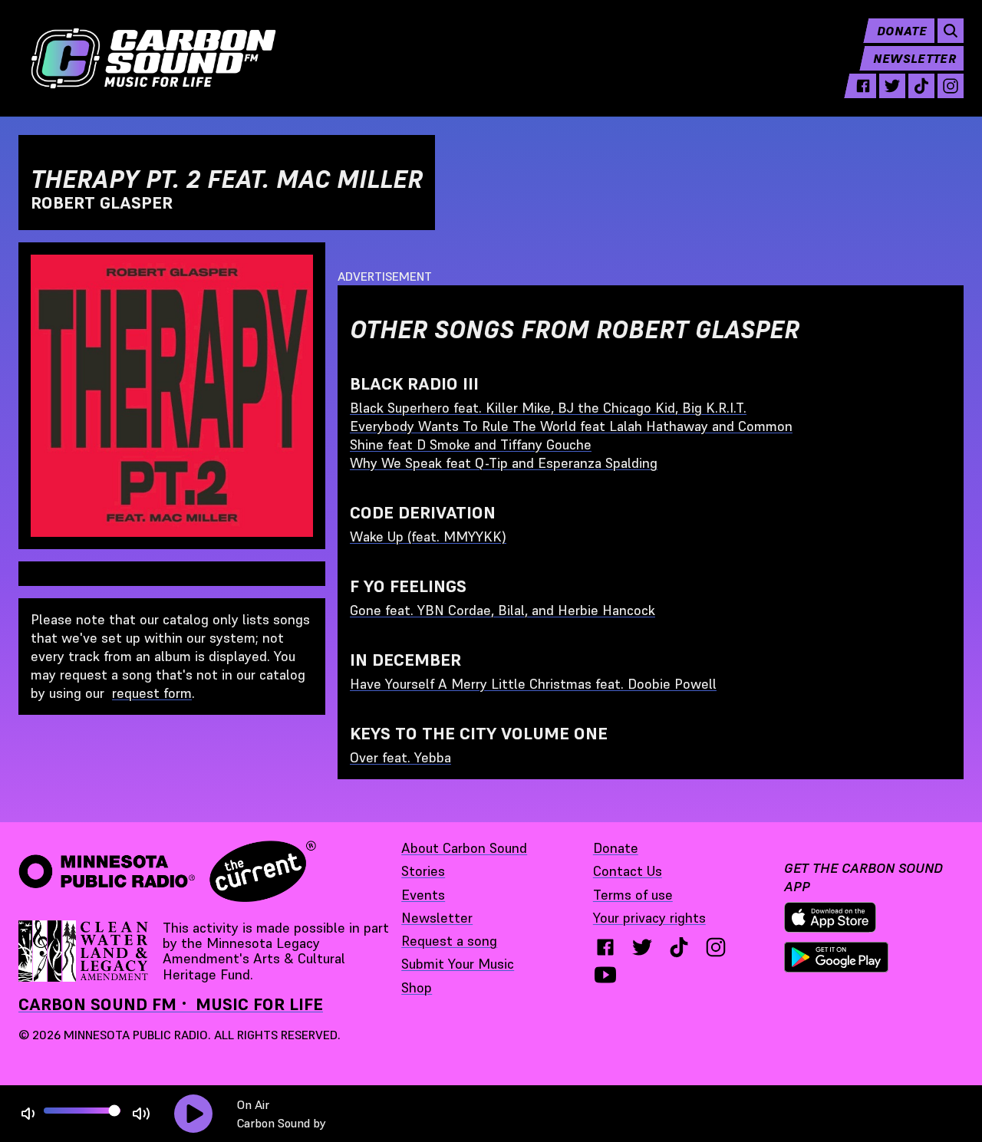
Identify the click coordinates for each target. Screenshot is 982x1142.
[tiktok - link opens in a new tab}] (679, 947)
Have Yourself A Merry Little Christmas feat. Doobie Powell (533, 684)
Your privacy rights (649, 917)
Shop (416, 987)
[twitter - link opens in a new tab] (892, 86)
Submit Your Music (457, 964)
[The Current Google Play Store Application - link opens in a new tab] (836, 957)
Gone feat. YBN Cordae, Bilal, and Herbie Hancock (502, 610)
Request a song (449, 940)
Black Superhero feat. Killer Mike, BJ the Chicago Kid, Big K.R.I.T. (548, 407)
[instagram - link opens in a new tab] (951, 86)
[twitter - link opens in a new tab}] (642, 947)
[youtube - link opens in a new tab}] (605, 975)
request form (152, 693)
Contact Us (627, 871)
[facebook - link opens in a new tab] (863, 86)
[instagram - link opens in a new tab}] (716, 947)
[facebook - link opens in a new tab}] (605, 947)
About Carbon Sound (464, 848)
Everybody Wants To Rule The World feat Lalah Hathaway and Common (571, 426)
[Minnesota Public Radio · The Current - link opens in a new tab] (167, 871)
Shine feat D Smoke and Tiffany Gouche (471, 444)
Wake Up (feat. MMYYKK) (428, 536)
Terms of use (633, 894)
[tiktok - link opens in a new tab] (921, 86)
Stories (423, 871)
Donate (902, 30)
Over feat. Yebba (400, 757)
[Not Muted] (28, 1114)
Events (423, 894)
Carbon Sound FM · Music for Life (170, 1004)
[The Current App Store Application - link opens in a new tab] (830, 917)
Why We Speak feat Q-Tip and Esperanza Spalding (503, 463)
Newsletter (914, 58)
